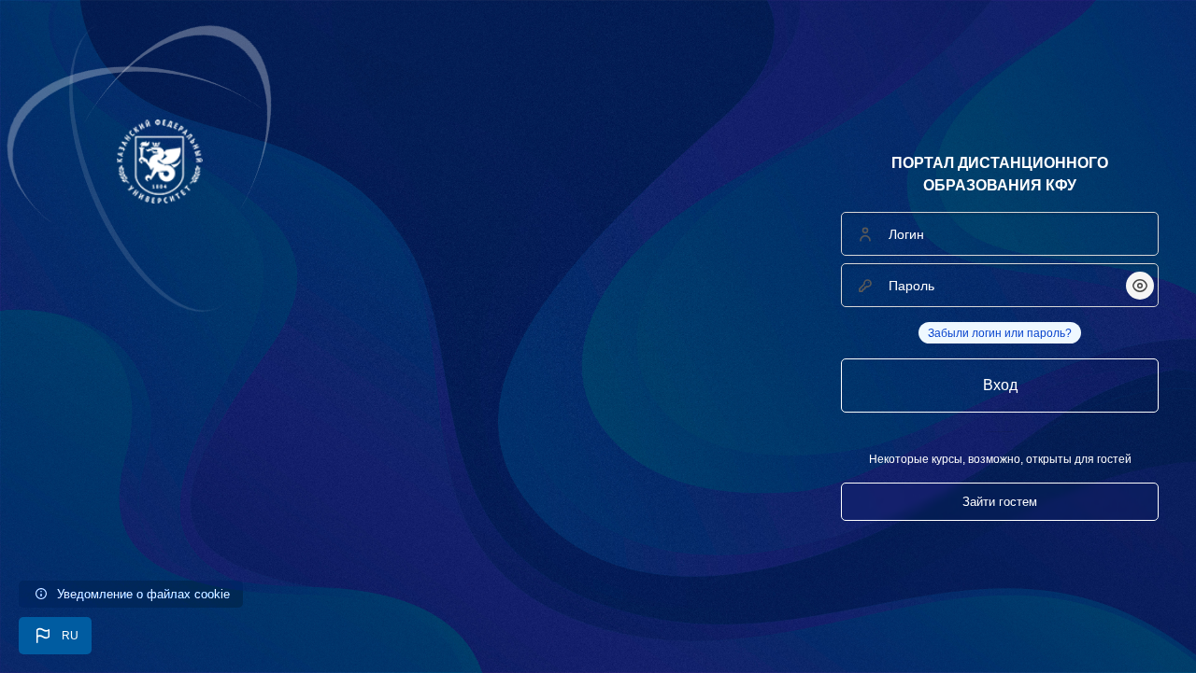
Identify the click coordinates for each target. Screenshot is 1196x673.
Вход (1000, 385)
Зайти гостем (999, 502)
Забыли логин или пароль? (1000, 333)
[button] (55, 635)
